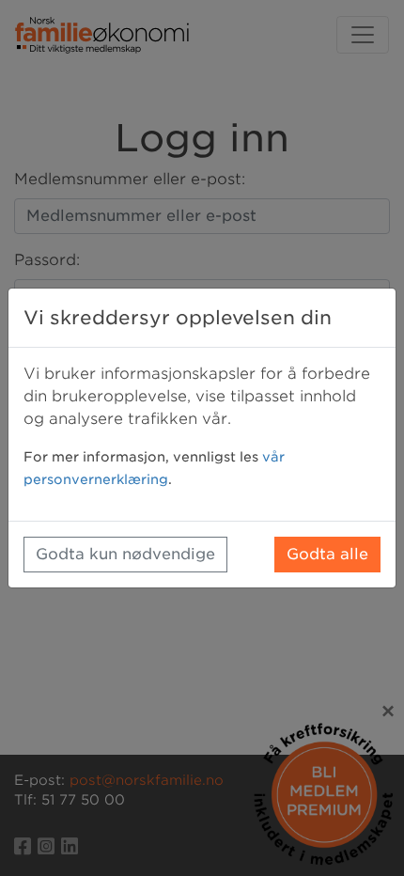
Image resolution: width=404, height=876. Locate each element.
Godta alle (327, 554)
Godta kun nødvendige (125, 554)
